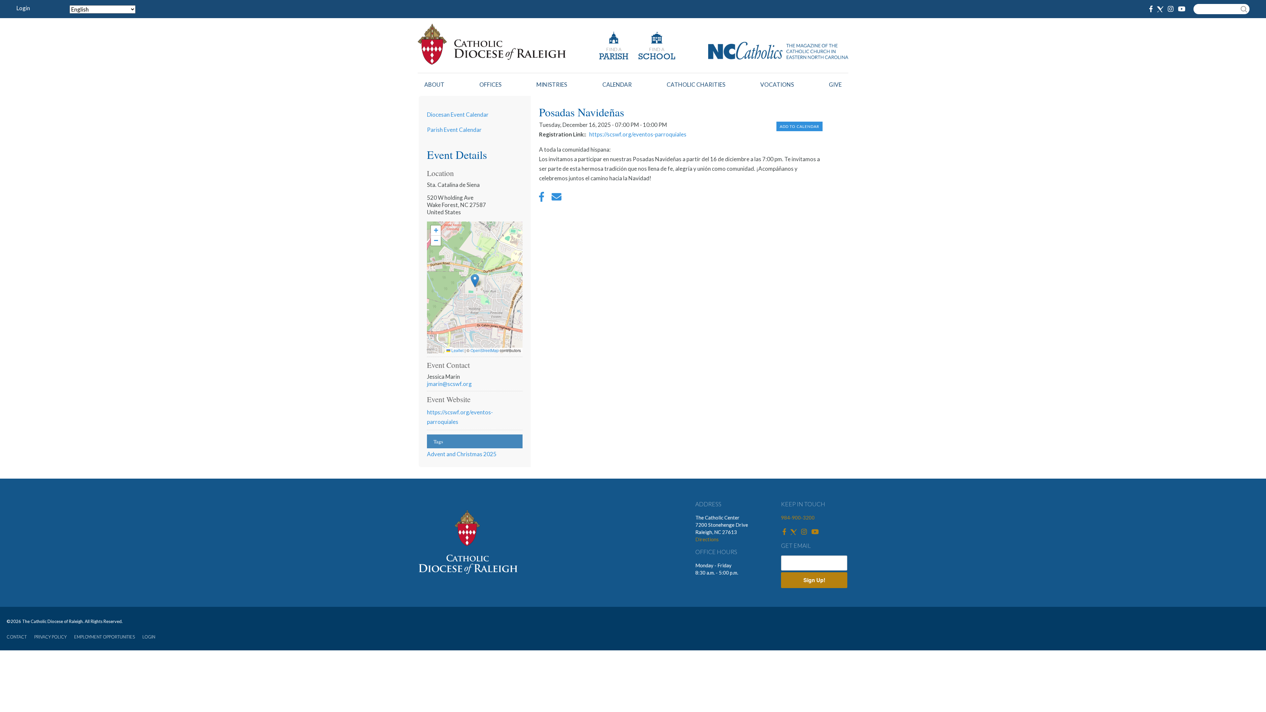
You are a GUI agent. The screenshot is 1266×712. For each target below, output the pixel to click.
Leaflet (457, 350)
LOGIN (148, 636)
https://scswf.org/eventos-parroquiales (637, 134)
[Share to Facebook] (541, 198)
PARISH (613, 57)
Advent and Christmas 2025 (462, 454)
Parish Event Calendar (454, 129)
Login (23, 8)
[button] (475, 280)
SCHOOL (656, 57)
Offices (490, 84)
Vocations (777, 84)
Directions (707, 539)
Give (835, 84)
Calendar (617, 84)
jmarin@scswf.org (449, 383)
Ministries (551, 84)
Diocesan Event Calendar (458, 114)
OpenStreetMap (484, 350)
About (434, 84)
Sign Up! (814, 580)
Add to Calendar (799, 126)
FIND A (613, 49)
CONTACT (17, 636)
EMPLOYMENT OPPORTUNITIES (104, 636)
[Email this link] (556, 198)
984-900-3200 (798, 517)
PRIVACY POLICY (50, 636)
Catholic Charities (696, 84)
